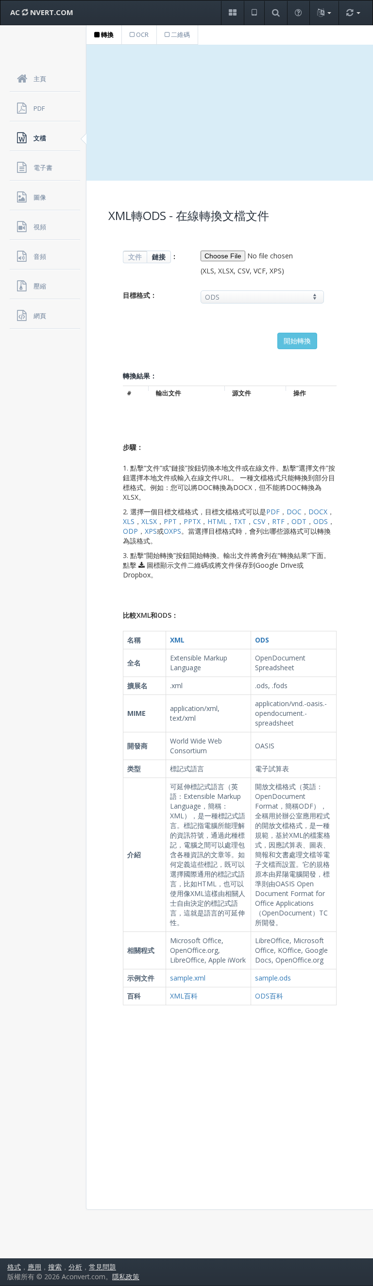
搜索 (55, 1266)
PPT (170, 521)
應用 (34, 1266)
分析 (75, 1266)
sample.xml (187, 977)
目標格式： (140, 295)
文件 (135, 256)
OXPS (172, 531)
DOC (294, 511)
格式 (14, 1266)
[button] (232, 13)
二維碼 (180, 34)
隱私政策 (125, 1276)
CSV (259, 521)
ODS (320, 521)
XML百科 (184, 995)
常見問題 (102, 1266)
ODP (130, 531)
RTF (278, 521)
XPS (151, 531)
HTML (217, 521)
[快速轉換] (353, 13)
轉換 (107, 34)
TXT (240, 521)
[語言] (324, 13)
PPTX (192, 521)
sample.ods (273, 977)
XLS (129, 521)
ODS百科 (269, 995)
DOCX (317, 511)
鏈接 (159, 256)
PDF (273, 511)
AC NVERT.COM (41, 12)
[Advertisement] (229, 113)
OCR (142, 34)
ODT (298, 521)
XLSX (149, 521)
